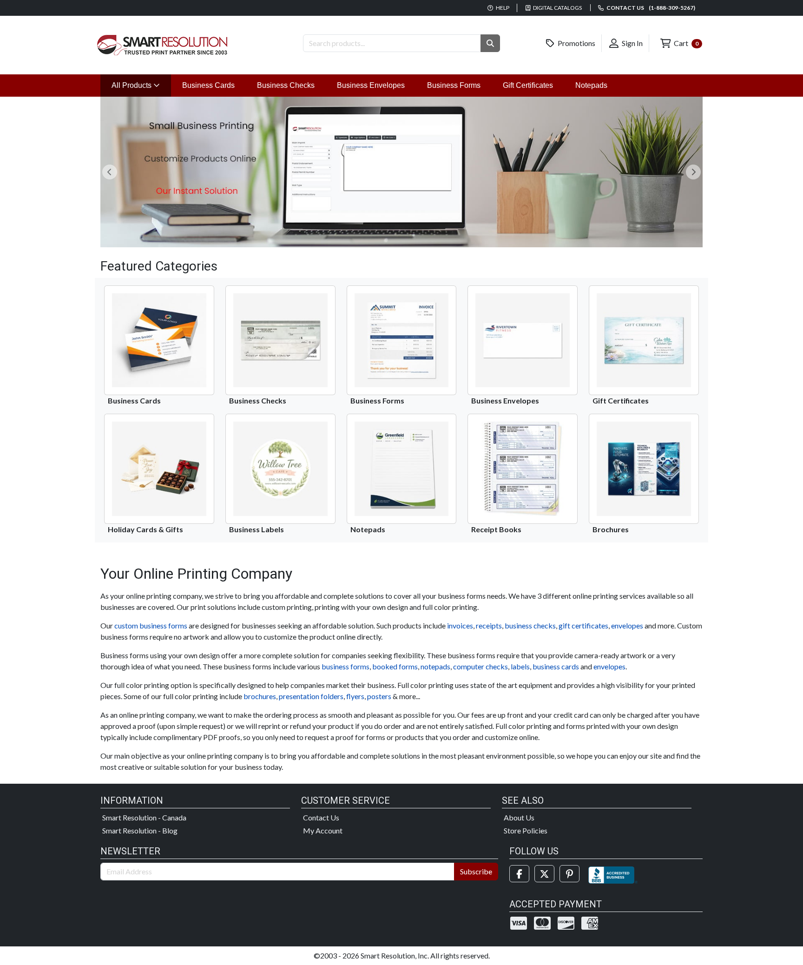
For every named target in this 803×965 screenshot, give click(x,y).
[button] (490, 43)
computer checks (480, 666)
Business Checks (286, 85)
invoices (460, 625)
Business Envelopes (371, 85)
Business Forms (453, 85)
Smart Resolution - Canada (144, 817)
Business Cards (208, 85)
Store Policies (525, 830)
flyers (355, 696)
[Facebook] (519, 873)
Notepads (591, 85)
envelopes (627, 625)
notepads (435, 666)
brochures (260, 696)
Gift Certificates (528, 85)
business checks (530, 625)
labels (520, 666)
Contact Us (321, 817)
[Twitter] (544, 873)
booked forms (395, 666)
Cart (685, 43)
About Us (519, 817)
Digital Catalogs (557, 7)
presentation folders (311, 696)
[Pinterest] (569, 873)
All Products (141, 85)
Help (502, 7)
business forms (345, 666)
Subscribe (476, 871)
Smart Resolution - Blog (140, 830)
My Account (322, 830)
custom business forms (150, 625)
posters (379, 696)
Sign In (631, 43)
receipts (489, 625)
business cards (556, 666)
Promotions (575, 43)
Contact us (650, 7)
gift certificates (583, 625)
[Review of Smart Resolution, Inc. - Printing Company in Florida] (613, 873)
